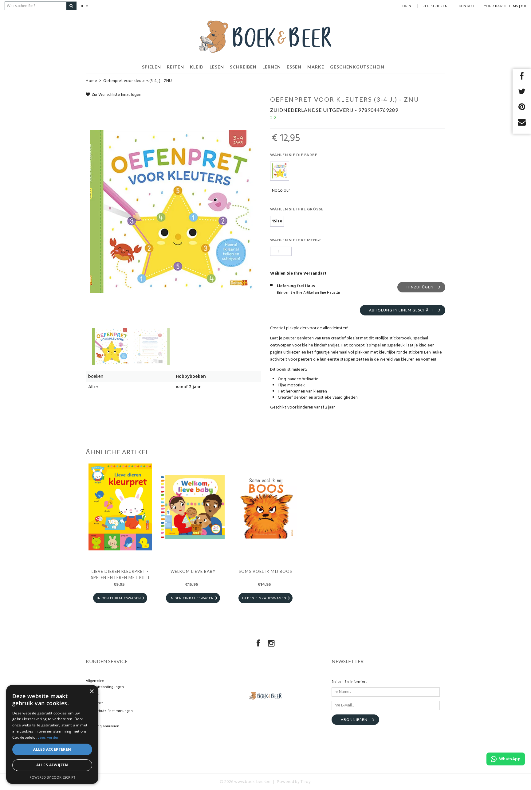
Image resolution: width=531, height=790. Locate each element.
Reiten (175, 66)
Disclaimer (94, 703)
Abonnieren (354, 719)
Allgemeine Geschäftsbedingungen (105, 684)
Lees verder (48, 737)
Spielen (151, 66)
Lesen (217, 66)
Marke (315, 66)
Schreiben (243, 66)
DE (82, 6)
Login (406, 6)
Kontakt (467, 6)
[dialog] (52, 734)
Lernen (271, 66)
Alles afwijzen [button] (52, 765)
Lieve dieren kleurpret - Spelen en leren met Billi (120, 574)
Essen (294, 66)
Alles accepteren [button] (52, 749)
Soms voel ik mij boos (265, 571)
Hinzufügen (420, 287)
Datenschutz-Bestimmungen (109, 711)
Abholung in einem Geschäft (401, 310)
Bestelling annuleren (102, 726)
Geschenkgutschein (357, 66)
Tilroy (306, 781)
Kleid (197, 66)
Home (91, 80)
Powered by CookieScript (52, 777)
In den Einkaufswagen (119, 598)
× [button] (91, 691)
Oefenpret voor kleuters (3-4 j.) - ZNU (137, 80)
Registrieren (435, 6)
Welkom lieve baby (193, 571)
